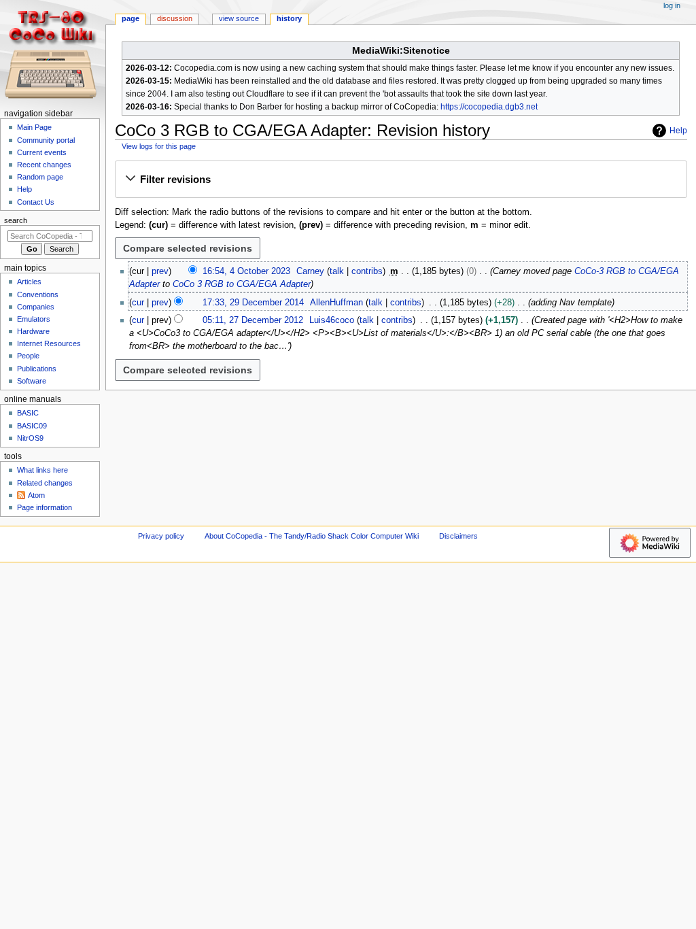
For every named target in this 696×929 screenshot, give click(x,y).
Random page (40, 177)
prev (160, 271)
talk (337, 271)
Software (31, 381)
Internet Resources (49, 343)
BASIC (28, 413)
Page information (44, 507)
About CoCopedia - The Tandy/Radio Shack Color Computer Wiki (312, 536)
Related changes (45, 483)
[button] (401, 180)
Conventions (37, 294)
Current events (42, 152)
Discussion (174, 18)
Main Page (34, 127)
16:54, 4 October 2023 (246, 271)
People (28, 356)
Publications (36, 369)
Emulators (33, 319)
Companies (35, 307)
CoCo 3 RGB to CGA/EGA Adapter (242, 284)
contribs (367, 271)
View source (239, 18)
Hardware (33, 331)
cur (138, 302)
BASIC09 (32, 426)
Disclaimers (458, 536)
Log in (671, 5)
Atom (36, 495)
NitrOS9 (30, 438)
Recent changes (44, 165)
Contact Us (35, 202)
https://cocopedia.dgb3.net (489, 107)
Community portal (46, 140)
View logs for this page (159, 146)
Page (130, 18)
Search (15, 220)
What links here (42, 470)
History (289, 18)
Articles (29, 281)
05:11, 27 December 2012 (253, 320)
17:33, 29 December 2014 (253, 302)
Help (678, 130)
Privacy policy (161, 536)
